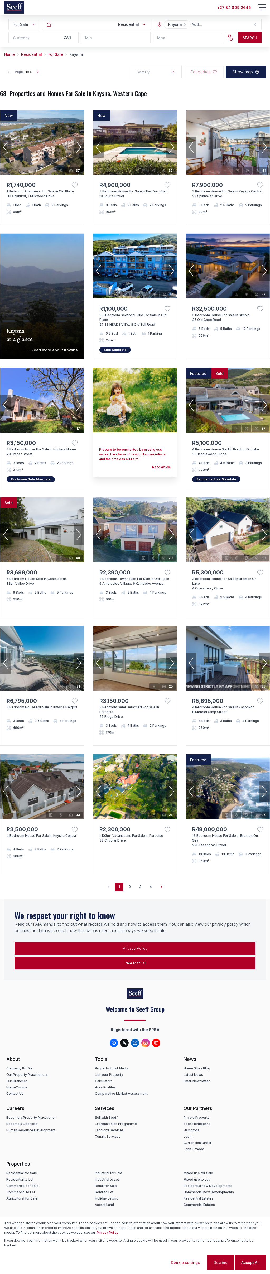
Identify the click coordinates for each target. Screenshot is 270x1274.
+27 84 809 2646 (234, 7)
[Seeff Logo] (14, 7)
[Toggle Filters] (230, 37)
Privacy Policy (135, 948)
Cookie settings (185, 1262)
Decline (221, 1262)
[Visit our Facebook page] (114, 1043)
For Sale (55, 54)
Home (9, 54)
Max (161, 38)
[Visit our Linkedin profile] (135, 1043)
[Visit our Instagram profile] (145, 1043)
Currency (21, 38)
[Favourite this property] (74, 185)
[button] (185, 24)
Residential (31, 54)
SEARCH (250, 38)
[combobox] (220, 24)
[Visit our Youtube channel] (156, 1043)
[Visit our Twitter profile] (124, 1043)
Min (88, 38)
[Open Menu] (261, 7)
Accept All (250, 1262)
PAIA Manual (135, 963)
